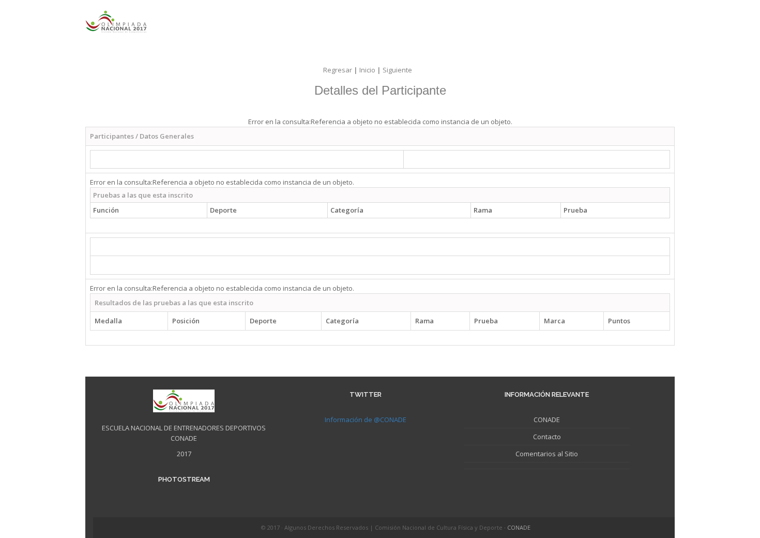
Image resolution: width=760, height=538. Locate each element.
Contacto (547, 436)
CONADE (547, 419)
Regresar (341, 69)
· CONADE (517, 527)
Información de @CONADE (365, 419)
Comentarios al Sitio (546, 453)
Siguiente (397, 69)
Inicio (371, 69)
